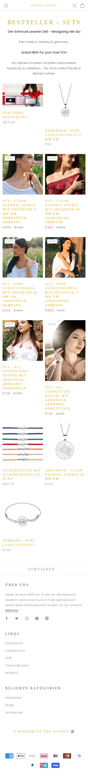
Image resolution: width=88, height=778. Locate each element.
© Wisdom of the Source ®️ (44, 731)
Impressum (14, 643)
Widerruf (11, 672)
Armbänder (14, 712)
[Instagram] (26, 618)
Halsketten (13, 697)
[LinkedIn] (46, 618)
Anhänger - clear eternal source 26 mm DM (65, 475)
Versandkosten (17, 665)
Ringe (9, 705)
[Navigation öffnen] (6, 5)
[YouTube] (36, 618)
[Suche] (75, 5)
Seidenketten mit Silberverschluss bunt (22, 475)
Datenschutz (15, 650)
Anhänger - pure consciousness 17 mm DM (63, 135)
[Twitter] (16, 618)
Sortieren (42, 569)
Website (11, 610)
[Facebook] (6, 618)
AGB (8, 658)
